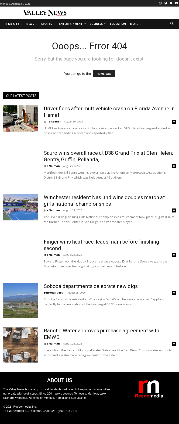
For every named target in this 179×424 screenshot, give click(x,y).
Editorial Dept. (53, 292)
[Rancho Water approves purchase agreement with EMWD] (20, 345)
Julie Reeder (52, 121)
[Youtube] (176, 3)
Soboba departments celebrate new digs (91, 286)
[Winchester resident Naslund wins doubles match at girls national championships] (20, 207)
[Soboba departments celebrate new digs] (20, 300)
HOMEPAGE (104, 73)
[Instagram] (160, 3)
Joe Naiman (52, 166)
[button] (172, 24)
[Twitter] (166, 3)
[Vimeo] (171, 3)
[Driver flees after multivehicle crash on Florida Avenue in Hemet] (20, 118)
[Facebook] (155, 3)
